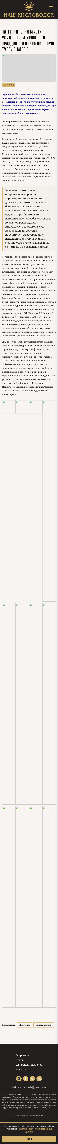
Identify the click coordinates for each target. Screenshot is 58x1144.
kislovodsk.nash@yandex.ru (29, 1087)
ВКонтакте (24, 1025)
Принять (29, 1139)
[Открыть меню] (51, 6)
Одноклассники (43, 1025)
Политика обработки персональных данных (29, 1115)
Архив (19, 1060)
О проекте (22, 1055)
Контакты (22, 1069)
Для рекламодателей (29, 1064)
